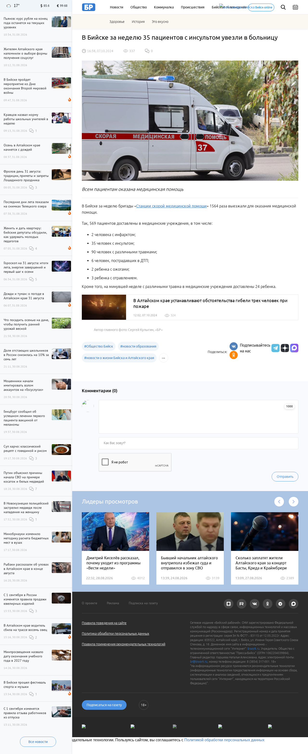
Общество (138, 7)
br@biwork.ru (198, 661)
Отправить (285, 477)
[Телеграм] (275, 348)
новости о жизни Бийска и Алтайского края (119, 358)
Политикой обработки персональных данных (224, 740)
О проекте (89, 603)
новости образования (138, 346)
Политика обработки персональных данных (115, 634)
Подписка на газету (143, 603)
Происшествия (193, 7)
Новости (116, 7)
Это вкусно (160, 22)
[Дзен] (284, 348)
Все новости (38, 742)
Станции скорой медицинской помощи (171, 206)
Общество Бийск (98, 346)
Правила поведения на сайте (104, 623)
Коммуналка (164, 7)
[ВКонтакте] (234, 346)
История (138, 22)
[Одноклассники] (234, 355)
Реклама (113, 603)
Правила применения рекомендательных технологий (123, 644)
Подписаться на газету (104, 705)
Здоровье (117, 22)
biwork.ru (254, 648)
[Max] (294, 348)
